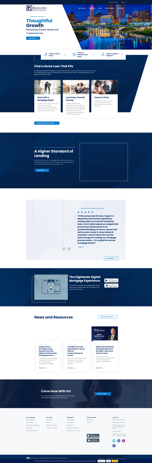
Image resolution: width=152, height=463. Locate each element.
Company (120, 8)
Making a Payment (51, 425)
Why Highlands (109, 8)
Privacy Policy (101, 458)
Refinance (92, 8)
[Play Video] (51, 287)
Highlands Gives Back (73, 428)
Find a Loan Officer (113, 2)
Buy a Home (82, 8)
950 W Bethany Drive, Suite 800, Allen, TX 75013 (118, 427)
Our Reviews (110, 258)
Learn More (40, 170)
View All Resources (107, 317)
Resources (49, 420)
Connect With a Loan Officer (45, 123)
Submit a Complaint (52, 428)
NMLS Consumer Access (74, 430)
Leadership (70, 425)
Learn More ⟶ (33, 39)
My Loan (124, 2)
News (100, 8)
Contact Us (70, 422)
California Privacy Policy (121, 458)
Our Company (70, 420)
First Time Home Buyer (33, 425)
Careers (89, 422)
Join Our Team (101, 394)
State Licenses (110, 458)
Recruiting (90, 420)
